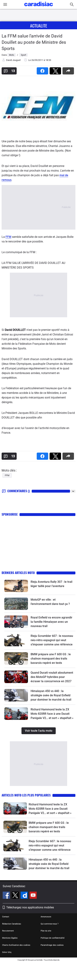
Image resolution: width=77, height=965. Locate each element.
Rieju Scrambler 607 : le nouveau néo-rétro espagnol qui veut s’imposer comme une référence (52, 640)
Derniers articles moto (18, 572)
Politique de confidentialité (52, 938)
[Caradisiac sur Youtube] (33, 896)
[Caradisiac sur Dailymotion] (25, 896)
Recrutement (8, 931)
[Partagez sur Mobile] (68, 69)
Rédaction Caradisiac (11, 924)
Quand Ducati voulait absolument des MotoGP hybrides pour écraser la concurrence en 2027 (52, 677)
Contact (5, 917)
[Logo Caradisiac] (38, 7)
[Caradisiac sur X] (16, 896)
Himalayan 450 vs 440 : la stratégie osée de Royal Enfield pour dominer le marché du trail (51, 695)
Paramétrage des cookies (52, 945)
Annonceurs (46, 917)
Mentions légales (10, 938)
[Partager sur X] (56, 69)
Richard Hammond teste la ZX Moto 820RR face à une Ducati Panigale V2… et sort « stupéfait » (52, 714)
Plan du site (46, 931)
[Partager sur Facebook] (43, 69)
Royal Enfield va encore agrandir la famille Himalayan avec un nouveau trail (51, 622)
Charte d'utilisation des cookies (16, 945)
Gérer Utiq (6, 952)
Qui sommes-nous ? (49, 924)
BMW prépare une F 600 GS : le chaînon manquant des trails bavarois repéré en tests (51, 659)
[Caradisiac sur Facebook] (7, 896)
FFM (8, 237)
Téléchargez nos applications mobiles (30, 907)
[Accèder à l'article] (16, 586)
